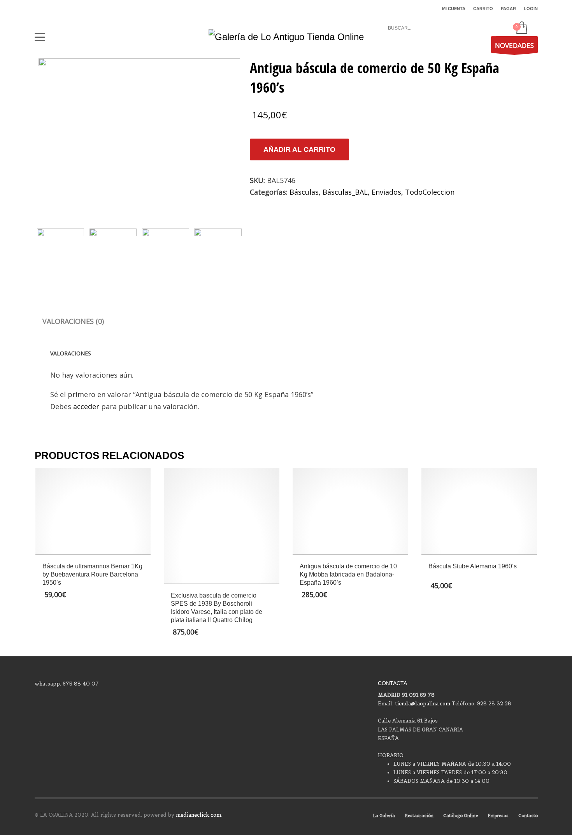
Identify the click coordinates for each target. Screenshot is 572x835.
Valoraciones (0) (73, 321)
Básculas (304, 192)
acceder (86, 406)
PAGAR (508, 8)
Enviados (386, 192)
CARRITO (483, 8)
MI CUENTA (453, 8)
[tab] (73, 321)
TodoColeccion (429, 192)
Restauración (419, 815)
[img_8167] (113, 252)
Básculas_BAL (345, 192)
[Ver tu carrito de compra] (521, 28)
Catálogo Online (460, 815)
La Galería (384, 815)
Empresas (498, 815)
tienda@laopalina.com (422, 703)
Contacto (528, 815)
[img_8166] (139, 134)
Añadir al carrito (299, 149)
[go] (492, 28)
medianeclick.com (198, 815)
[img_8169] (217, 252)
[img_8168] (165, 252)
